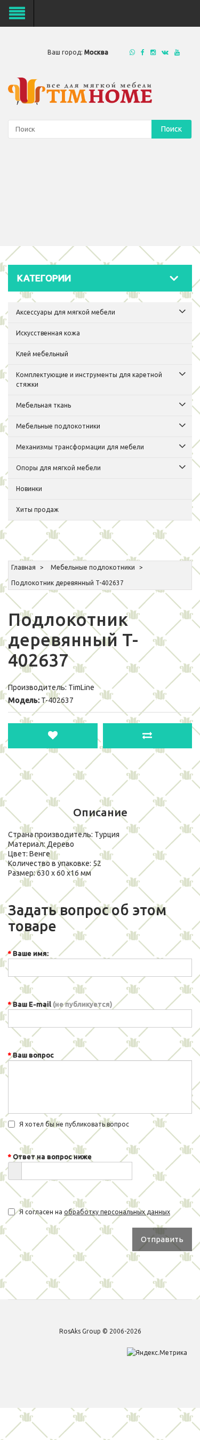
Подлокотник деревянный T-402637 (67, 582)
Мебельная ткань (43, 405)
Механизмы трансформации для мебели (80, 446)
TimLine (81, 687)
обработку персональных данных (117, 1211)
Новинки (29, 488)
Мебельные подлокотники (58, 426)
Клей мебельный (42, 353)
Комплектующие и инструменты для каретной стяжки (89, 379)
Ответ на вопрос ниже (52, 1156)
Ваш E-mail (63, 1004)
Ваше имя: (31, 953)
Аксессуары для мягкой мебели (65, 312)
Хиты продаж (37, 509)
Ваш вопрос (33, 1055)
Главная (23, 567)
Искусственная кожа (48, 333)
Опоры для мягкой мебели (58, 467)
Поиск (171, 129)
